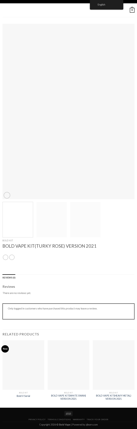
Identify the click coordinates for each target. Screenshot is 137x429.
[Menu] (5, 10)
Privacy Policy (37, 419)
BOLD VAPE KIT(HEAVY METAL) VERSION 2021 (113, 397)
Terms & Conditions (59, 419)
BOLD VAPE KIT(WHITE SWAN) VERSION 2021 (68, 397)
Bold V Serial (23, 396)
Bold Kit (8, 240)
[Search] (126, 10)
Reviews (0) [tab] (9, 277)
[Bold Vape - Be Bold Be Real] (68, 10)
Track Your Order (97, 419)
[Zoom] (7, 195)
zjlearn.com (92, 424)
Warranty (79, 419)
